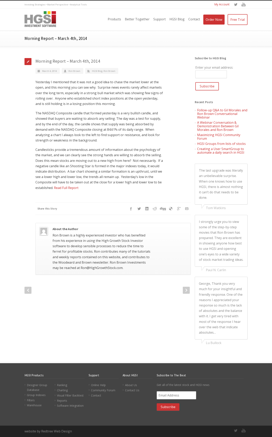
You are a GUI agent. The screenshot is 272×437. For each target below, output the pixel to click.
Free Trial (237, 19)
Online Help (98, 385)
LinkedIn (147, 209)
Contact (194, 19)
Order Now (214, 19)
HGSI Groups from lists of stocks (221, 143)
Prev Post (27, 290)
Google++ (179, 209)
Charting (62, 390)
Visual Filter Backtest (70, 395)
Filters (31, 400)
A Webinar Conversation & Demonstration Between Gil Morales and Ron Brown (218, 126)
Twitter (236, 5)
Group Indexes (36, 395)
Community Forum (103, 390)
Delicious (171, 209)
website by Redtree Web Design (48, 431)
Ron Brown (74, 70)
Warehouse (34, 405)
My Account (222, 4)
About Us (131, 385)
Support (159, 19)
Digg (163, 209)
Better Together (137, 19)
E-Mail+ (187, 209)
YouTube (244, 5)
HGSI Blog (177, 19)
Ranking (62, 385)
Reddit (155, 209)
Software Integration (70, 405)
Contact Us (132, 390)
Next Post (186, 290)
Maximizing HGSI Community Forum (218, 137)
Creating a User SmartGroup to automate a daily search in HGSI (220, 151)
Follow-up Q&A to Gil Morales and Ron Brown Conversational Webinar (222, 114)
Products (114, 19)
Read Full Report (66, 188)
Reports (62, 400)
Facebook (131, 209)
